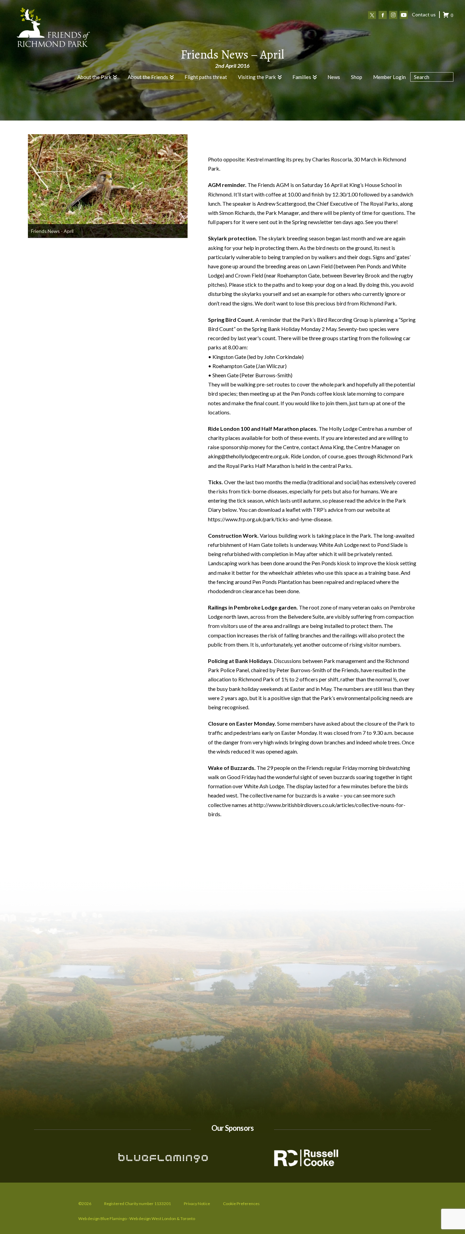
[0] (446, 15)
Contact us (424, 14)
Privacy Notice (197, 1203)
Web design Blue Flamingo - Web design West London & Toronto (136, 1218)
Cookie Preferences (241, 1203)
